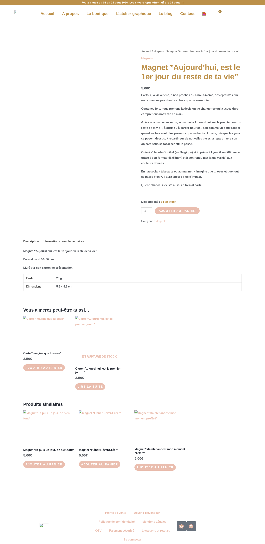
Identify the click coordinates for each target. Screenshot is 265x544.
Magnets (159, 51)
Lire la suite (90, 386)
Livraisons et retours (156, 530)
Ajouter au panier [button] (43, 367)
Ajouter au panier (177, 210)
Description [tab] (31, 241)
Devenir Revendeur (147, 512)
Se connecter (132, 539)
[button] (232, 13)
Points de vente (115, 512)
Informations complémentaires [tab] (63, 241)
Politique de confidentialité (117, 521)
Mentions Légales (154, 521)
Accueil (146, 51)
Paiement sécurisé (121, 530)
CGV (98, 530)
